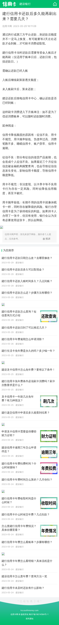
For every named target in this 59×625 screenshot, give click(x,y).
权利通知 (29, 618)
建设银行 (25, 4)
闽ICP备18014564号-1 (38, 614)
